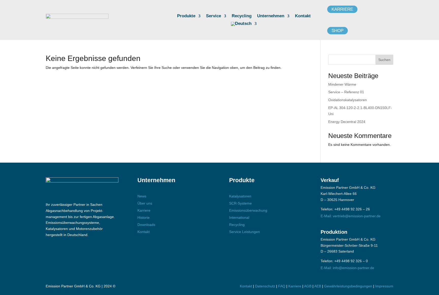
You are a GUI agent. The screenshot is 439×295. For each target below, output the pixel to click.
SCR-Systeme (240, 203)
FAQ (281, 286)
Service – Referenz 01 (346, 92)
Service (213, 16)
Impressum (384, 286)
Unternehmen (270, 16)
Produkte (186, 16)
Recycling (242, 16)
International (239, 217)
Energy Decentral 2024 (346, 122)
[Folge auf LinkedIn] (66, 253)
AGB (307, 286)
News (141, 196)
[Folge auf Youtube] (96, 253)
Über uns (144, 203)
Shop (337, 30)
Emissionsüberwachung (248, 210)
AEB (317, 286)
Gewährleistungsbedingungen (348, 286)
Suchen (384, 60)
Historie (143, 217)
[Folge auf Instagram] (52, 253)
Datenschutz (265, 286)
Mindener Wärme (342, 84)
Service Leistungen (244, 232)
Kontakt (303, 16)
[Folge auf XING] (81, 253)
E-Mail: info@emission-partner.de (347, 268)
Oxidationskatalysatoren (347, 100)
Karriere (342, 9)
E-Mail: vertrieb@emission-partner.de (351, 216)
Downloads (146, 225)
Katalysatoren (240, 196)
